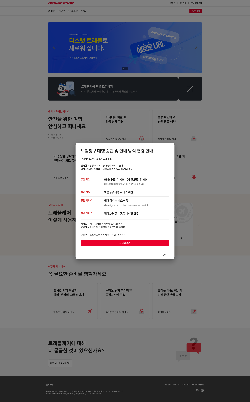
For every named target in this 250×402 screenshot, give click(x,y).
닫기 (166, 255)
